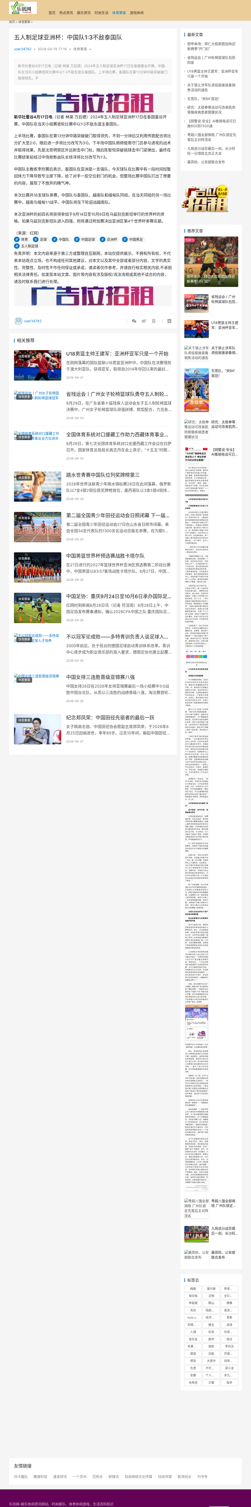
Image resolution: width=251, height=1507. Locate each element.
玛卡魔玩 (21, 1476)
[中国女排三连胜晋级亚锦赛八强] (37, 689)
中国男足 (136, 239)
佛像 (229, 1303)
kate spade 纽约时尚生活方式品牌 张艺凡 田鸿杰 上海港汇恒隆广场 (195, 1317)
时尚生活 (101, 13)
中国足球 (88, 239)
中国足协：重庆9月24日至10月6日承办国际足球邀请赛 (116, 596)
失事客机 (193, 1346)
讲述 (229, 1325)
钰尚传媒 (165, 1476)
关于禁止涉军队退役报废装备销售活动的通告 (223, 352)
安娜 (193, 1375)
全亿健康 (230, 1296)
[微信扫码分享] (135, 321)
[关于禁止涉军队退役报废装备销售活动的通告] (196, 353)
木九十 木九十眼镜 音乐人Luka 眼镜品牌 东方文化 (231, 1375)
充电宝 (193, 1382)
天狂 (193, 1310)
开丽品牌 (230, 1354)
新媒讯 (114, 1476)
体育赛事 (119, 13)
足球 (43, 239)
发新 (229, 1317)
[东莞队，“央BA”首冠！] (196, 390)
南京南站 (230, 1310)
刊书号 (202, 1476)
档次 (229, 1339)
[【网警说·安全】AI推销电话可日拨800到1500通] (196, 819)
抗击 (211, 1332)
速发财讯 (60, 1476)
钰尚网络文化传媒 (138, 1476)
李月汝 (229, 1346)
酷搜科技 (40, 1476)
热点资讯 (66, 13)
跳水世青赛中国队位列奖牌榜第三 (103, 475)
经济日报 (211, 1317)
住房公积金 (231, 1332)
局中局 (193, 1296)
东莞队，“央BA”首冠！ (204, 99)
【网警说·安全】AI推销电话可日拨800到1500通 (224, 454)
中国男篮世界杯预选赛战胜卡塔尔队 (105, 556)
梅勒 (193, 1289)
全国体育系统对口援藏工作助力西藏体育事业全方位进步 (117, 435)
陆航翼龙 (211, 1310)
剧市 (211, 1339)
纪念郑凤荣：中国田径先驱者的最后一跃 (110, 718)
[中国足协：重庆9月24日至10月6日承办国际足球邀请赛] (37, 608)
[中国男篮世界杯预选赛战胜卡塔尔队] (37, 567)
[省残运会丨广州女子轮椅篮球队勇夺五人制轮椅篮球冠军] (37, 406)
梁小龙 (229, 1368)
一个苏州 (80, 1476)
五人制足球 (29, 246)
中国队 (64, 239)
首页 (52, 13)
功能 (211, 1354)
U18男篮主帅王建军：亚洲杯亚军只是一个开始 (117, 354)
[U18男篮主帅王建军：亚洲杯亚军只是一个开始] (37, 365)
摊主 (211, 1325)
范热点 (97, 1476)
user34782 (22, 49)
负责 (193, 1368)
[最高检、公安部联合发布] (196, 1257)
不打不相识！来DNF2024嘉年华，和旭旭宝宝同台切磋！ (213, 1368)
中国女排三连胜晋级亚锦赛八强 (100, 677)
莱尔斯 (211, 1289)
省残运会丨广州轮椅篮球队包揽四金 (223, 301)
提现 (193, 1354)
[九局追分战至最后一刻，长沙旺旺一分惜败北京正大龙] (196, 1234)
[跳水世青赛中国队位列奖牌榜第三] (37, 486)
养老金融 (230, 1289)
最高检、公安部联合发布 (206, 162)
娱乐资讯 (84, 13)
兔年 (229, 1382)
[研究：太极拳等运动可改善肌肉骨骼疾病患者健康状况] (196, 430)
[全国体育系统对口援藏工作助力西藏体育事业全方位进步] (37, 446)
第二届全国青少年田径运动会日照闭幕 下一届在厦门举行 (118, 516)
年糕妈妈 (193, 1325)
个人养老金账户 (213, 1375)
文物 (211, 1296)
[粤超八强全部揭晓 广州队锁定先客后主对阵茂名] (196, 1208)
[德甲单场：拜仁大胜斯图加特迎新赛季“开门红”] (211, 261)
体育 (24, 239)
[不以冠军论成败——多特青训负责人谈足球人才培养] (37, 648)
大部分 (211, 1361)
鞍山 (211, 1303)
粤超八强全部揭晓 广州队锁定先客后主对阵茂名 (223, 1205)
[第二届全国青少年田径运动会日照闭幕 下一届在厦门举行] (37, 527)
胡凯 (211, 1346)
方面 (211, 1382)
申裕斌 (193, 1303)
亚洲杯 (112, 239)
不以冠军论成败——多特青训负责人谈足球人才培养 (117, 637)
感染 (193, 1361)
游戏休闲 (137, 13)
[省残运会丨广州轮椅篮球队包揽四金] (196, 303)
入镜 (193, 1332)
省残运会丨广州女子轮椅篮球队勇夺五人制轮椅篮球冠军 (117, 394)
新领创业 (184, 1476)
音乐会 (193, 1339)
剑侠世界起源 (231, 1361)
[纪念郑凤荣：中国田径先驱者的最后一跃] (37, 729)
